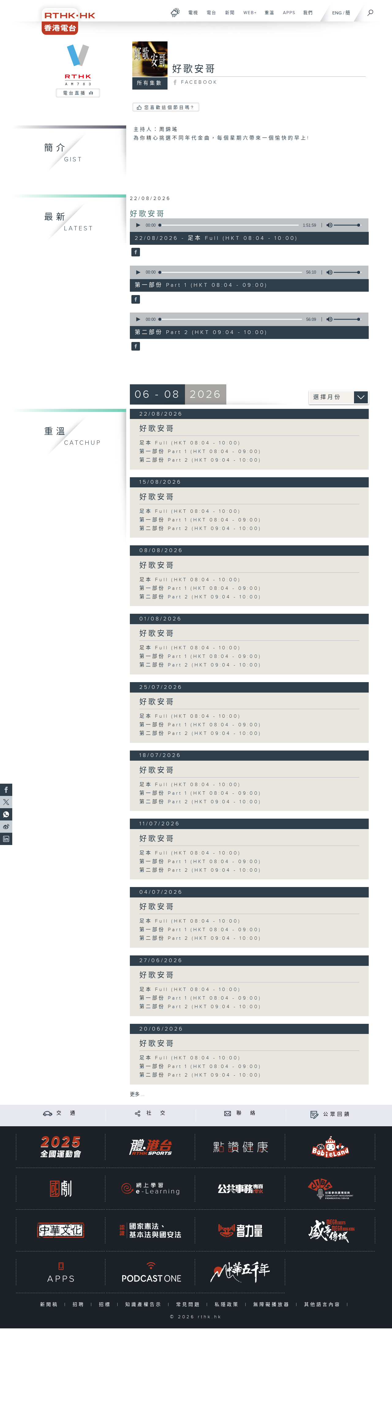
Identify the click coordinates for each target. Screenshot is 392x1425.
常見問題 (189, 1304)
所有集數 (150, 83)
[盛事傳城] (330, 1230)
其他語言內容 (324, 1304)
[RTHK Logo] (64, 17)
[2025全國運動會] (60, 1147)
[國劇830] (60, 1189)
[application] (247, 225)
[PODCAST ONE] (150, 1272)
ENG (337, 13)
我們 (306, 15)
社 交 (156, 1113)
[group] (328, 225)
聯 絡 (246, 1113)
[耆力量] (240, 1230)
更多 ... (137, 1094)
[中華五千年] (240, 1272)
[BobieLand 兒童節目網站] (330, 1147)
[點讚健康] (240, 1147)
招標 (106, 1304)
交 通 (66, 1113)
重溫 (267, 15)
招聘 (80, 1304)
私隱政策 (228, 1304)
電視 (191, 15)
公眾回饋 (337, 1114)
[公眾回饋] (314, 1114)
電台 (209, 15)
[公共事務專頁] (240, 1189)
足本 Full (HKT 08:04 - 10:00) (190, 443)
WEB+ (248, 15)
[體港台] (150, 1147)
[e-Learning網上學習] (150, 1189)
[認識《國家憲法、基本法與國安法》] (150, 1230)
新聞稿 (50, 1304)
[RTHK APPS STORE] (60, 1272)
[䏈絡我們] (227, 1113)
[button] (137, 225)
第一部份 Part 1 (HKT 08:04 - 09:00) (200, 452)
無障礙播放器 (273, 1304)
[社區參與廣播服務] (330, 1189)
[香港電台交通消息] (47, 1113)
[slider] (347, 225)
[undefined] (175, 12)
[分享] (137, 1113)
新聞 (228, 15)
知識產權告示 (145, 1304)
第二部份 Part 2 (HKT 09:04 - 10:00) (200, 460)
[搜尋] (370, 10)
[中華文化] (60, 1230)
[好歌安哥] (135, 252)
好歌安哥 (147, 214)
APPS (287, 15)
